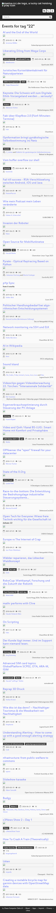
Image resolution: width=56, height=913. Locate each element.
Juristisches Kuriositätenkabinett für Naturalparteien (25, 72)
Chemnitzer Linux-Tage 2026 (42, 658)
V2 (14, 250)
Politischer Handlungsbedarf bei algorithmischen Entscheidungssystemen (27, 307)
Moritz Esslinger (29, 275)
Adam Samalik (11, 790)
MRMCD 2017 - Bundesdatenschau (40, 899)
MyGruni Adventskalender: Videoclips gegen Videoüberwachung (30, 399)
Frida (16, 375)
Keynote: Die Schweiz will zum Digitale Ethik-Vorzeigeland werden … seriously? (28, 95)
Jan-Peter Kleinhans (13, 550)
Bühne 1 (14, 807)
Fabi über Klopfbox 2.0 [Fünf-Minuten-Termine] (27, 117)
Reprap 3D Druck (13, 689)
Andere (6, 105)
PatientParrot (11, 193)
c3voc (28, 911)
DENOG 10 (49, 466)
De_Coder (9, 375)
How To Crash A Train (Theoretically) (25, 839)
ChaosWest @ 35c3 (46, 340)
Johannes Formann (12, 897)
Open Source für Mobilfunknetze (23, 242)
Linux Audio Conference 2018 (42, 616)
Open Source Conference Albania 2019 (39, 793)
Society (6, 149)
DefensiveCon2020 (46, 511)
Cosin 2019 (49, 300)
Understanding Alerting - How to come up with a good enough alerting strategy (28, 734)
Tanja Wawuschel (12, 85)
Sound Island (11, 364)
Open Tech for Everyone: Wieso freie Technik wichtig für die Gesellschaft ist (27, 518)
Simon (43, 810)
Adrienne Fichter (12, 108)
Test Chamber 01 (10, 592)
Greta (27, 810)
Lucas (27, 375)
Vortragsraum (9, 59)
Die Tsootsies (10, 397)
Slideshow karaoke (14, 779)
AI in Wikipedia (12, 346)
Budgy (7, 798)
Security (7, 168)
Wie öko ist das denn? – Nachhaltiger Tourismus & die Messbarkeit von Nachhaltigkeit (26, 711)
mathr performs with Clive (19, 603)
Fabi (7, 130)
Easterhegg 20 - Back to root (42, 196)
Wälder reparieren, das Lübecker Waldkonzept (23, 560)
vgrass (8, 772)
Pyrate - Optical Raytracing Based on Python (26, 263)
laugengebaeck (11, 854)
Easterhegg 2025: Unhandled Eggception (38, 575)
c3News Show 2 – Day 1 (17, 820)
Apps (34, 908)
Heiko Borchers (11, 338)
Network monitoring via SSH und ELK (26, 327)
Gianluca (21, 810)
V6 (14, 652)
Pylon (8, 234)
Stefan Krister (11, 700)
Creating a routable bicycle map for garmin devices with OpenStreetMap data (26, 883)
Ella (15, 810)
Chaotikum (49, 132)
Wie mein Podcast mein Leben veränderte (22, 203)
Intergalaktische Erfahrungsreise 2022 (39, 702)
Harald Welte (11, 253)
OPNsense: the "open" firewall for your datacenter (27, 452)
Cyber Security (9, 848)
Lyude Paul (10, 483)
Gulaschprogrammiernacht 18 (42, 45)
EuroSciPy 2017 (47, 277)
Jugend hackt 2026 (46, 814)
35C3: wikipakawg (46, 359)
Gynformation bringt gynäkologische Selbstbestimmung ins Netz (26, 139)
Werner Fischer (11, 464)
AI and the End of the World (20, 32)
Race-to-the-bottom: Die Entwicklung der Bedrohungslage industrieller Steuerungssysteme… (26, 495)
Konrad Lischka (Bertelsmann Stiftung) (20, 319)
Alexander (10, 810)
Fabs (7, 633)
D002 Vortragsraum (11, 82)
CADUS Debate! (47, 534)
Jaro (31, 375)
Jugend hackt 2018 (46, 377)
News (6, 828)
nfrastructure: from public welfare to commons (25, 759)
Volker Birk (10, 298)
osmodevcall (8, 678)
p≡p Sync (9, 283)
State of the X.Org (14, 472)
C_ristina (9, 152)
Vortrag (7, 250)
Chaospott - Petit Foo (45, 874)
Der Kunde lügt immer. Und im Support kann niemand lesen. (27, 642)
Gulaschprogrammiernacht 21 (42, 174)
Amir (7, 357)
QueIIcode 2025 (47, 65)
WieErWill (9, 595)
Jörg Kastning (11, 655)
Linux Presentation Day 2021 (42, 445)
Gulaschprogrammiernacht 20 (42, 752)
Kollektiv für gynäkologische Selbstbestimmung (33, 152)
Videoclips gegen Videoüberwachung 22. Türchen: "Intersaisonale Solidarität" (27, 385)
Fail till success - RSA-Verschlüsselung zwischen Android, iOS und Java (26, 181)
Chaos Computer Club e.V (13, 908)
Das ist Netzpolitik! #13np (43, 322)
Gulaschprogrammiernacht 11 (42, 236)
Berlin (18, 678)
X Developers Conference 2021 (42, 486)
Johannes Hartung (13, 275)
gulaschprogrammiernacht (35, 744)
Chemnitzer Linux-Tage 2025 (42, 256)
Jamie (38, 810)
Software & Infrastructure (13, 744)
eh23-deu (22, 592)
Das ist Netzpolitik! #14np (43, 553)
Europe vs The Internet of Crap (22, 539)
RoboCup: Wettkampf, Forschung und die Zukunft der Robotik (26, 582)
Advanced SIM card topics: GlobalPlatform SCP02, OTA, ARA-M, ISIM (26, 666)
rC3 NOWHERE (47, 834)
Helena (32, 810)
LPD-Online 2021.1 (11, 439)
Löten (6, 861)
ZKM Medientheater (25, 848)
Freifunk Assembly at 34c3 (43, 774)
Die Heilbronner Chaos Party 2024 (40, 88)
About (27, 908)
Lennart (21, 375)
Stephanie (9, 725)
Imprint (41, 908)
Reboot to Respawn (46, 154)
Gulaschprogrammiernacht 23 (42, 856)
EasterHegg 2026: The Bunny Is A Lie (40, 598)
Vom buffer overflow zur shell (21, 160)
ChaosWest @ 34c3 (46, 635)
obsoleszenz (10, 63)
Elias (42, 375)
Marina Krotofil (11, 508)
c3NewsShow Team (13, 831)
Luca (35, 375)
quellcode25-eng (23, 59)
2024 (23, 82)
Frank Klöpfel (10, 420)
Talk (5, 570)
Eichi (7, 573)
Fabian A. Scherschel (13, 215)
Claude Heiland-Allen (13, 614)
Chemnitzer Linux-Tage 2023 (42, 422)
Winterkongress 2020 (45, 110)
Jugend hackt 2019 (46, 727)
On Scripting (11, 622)
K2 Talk (12, 570)
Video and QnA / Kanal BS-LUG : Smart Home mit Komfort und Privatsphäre (27, 429)
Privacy (49, 908)
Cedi (7, 750)
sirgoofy (8, 872)
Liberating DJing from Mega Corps (24, 51)
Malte (8, 442)
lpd (22, 439)
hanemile (9, 172)
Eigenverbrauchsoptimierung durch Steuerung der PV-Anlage (25, 406)
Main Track (8, 480)
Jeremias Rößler (11, 43)
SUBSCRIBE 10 (48, 218)
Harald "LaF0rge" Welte (14, 681)
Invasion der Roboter (16, 223)
